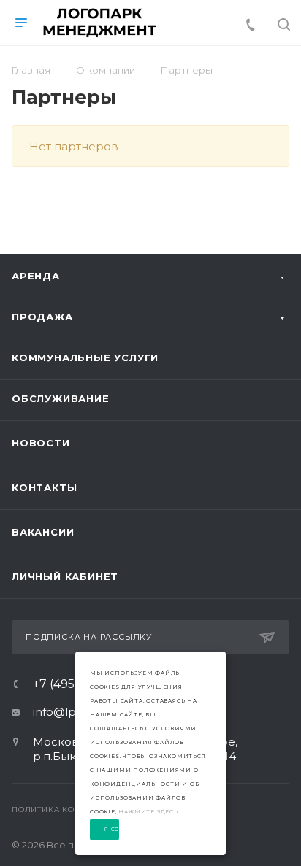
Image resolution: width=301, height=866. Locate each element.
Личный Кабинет (65, 576)
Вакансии (43, 532)
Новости (41, 443)
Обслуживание (61, 398)
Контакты (44, 487)
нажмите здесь (148, 811)
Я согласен (111, 829)
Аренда (36, 276)
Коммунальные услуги (85, 357)
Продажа (42, 316)
